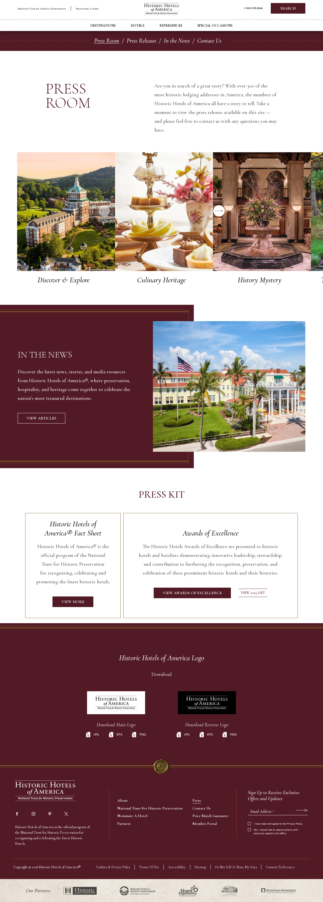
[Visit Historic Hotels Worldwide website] (80, 890)
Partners (124, 823)
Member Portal (205, 823)
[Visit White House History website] (229, 890)
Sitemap (200, 867)
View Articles (41, 418)
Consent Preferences (280, 867)
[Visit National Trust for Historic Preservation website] (137, 890)
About (122, 800)
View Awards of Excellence (192, 592)
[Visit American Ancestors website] (278, 890)
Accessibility (177, 867)
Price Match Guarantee (211, 816)
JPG (96, 734)
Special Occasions (214, 25)
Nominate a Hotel (87, 8)
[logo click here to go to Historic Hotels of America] (45, 791)
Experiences (170, 25)
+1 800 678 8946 (253, 8)
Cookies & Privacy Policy (113, 867)
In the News (177, 40)
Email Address (262, 811)
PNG (143, 734)
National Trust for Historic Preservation (42, 8)
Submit (301, 810)
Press (197, 800)
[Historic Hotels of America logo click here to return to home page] (161, 9)
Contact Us (209, 40)
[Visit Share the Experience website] (188, 890)
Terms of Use (149, 867)
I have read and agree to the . (278, 824)
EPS (119, 734)
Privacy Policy (294, 824)
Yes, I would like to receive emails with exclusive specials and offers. (276, 831)
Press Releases (141, 40)
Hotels (137, 25)
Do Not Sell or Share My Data (236, 867)
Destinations (103, 25)
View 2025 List (253, 593)
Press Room (106, 40)
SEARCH (288, 8)
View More (66, 211)
